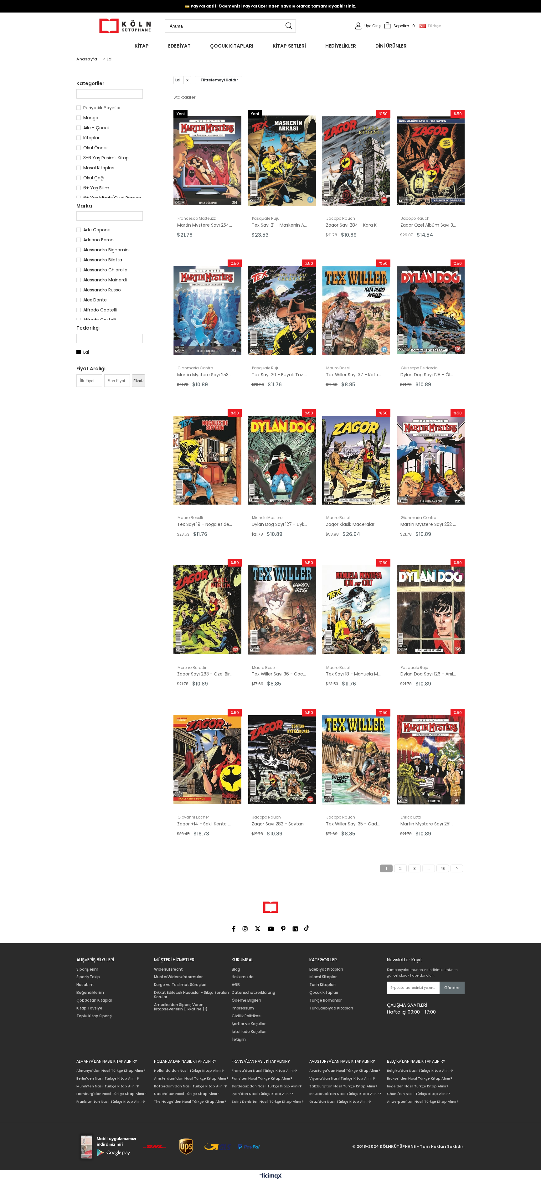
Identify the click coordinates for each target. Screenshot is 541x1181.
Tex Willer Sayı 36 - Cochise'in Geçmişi (279, 674)
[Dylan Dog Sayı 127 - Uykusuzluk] (282, 460)
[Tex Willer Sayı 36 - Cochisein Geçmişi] (282, 610)
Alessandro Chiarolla (105, 270)
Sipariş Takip (88, 977)
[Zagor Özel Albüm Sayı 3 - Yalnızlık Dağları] (431, 161)
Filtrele (138, 381)
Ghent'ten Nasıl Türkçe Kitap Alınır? (418, 1094)
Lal (86, 352)
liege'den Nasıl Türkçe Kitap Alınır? (418, 1086)
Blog (236, 969)
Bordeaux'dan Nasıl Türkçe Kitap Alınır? (267, 1086)
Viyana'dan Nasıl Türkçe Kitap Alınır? (342, 1078)
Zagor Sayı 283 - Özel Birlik (205, 674)
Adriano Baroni (99, 240)
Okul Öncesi (96, 148)
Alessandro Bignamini (106, 250)
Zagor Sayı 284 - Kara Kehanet (354, 225)
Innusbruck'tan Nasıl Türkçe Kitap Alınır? (345, 1094)
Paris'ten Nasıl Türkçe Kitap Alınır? (262, 1078)
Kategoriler (90, 83)
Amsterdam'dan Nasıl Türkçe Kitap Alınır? (191, 1078)
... (428, 868)
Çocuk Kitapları (323, 992)
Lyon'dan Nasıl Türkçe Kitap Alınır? (262, 1094)
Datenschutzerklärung (253, 992)
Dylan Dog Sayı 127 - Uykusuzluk (279, 524)
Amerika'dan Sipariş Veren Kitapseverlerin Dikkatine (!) (181, 1007)
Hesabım (85, 985)
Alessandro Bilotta (102, 260)
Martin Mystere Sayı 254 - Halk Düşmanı (205, 225)
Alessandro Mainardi (105, 280)
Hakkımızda (243, 977)
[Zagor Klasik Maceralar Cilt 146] (356, 460)
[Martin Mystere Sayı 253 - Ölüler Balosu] (207, 310)
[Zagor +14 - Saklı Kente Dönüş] (207, 760)
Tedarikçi (88, 328)
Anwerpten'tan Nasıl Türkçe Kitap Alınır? (423, 1102)
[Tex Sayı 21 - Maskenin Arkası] (282, 161)
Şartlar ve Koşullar (248, 1024)
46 (443, 868)
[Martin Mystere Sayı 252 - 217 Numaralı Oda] (431, 460)
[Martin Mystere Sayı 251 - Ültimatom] (431, 760)
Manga (90, 118)
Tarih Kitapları (322, 985)
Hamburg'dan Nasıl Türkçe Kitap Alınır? (111, 1094)
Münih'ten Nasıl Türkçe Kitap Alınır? (107, 1086)
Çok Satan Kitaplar (94, 1000)
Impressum (243, 1008)
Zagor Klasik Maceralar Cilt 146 (354, 524)
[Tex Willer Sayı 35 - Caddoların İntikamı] (356, 760)
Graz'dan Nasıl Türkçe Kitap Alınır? (340, 1102)
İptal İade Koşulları (249, 1032)
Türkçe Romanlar (325, 1000)
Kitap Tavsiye (89, 1008)
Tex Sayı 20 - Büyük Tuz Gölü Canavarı (279, 374)
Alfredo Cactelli (100, 310)
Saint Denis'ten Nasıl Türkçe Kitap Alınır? (268, 1102)
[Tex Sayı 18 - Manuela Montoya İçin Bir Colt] (356, 610)
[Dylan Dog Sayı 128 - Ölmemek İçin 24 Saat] (431, 310)
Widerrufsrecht (168, 969)
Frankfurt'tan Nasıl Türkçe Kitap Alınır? (110, 1102)
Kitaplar (91, 138)
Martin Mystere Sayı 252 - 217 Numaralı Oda (428, 524)
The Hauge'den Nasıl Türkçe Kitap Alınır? (190, 1102)
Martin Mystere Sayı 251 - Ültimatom (428, 824)
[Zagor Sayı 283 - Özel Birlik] (207, 610)
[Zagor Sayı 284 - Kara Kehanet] (356, 161)
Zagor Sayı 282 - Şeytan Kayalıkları (279, 824)
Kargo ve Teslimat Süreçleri (180, 985)
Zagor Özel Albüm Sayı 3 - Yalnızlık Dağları (428, 225)
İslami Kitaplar (323, 977)
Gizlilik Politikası (246, 1016)
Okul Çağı (93, 178)
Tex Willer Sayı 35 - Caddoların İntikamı (354, 824)
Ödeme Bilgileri (246, 1000)
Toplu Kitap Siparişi (94, 1016)
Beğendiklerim (90, 992)
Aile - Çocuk (96, 128)
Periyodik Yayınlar (102, 107)
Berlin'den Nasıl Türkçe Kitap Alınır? (107, 1078)
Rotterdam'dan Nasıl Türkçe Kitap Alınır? (190, 1086)
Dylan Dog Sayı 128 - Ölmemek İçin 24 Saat (428, 374)
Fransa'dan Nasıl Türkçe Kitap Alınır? (264, 1071)
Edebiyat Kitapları (326, 969)
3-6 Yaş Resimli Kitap (106, 158)
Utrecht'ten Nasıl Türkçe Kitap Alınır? (186, 1094)
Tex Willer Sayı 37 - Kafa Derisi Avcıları (354, 374)
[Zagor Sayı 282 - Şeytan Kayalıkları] (282, 760)
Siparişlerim (87, 969)
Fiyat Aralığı (91, 368)
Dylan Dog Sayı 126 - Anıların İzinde (428, 674)
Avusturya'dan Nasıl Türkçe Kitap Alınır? (344, 1071)
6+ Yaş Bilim (96, 188)
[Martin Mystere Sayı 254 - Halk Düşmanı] (207, 161)
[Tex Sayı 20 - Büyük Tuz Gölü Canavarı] (282, 310)
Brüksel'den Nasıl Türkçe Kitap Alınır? (419, 1078)
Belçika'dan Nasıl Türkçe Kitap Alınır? (420, 1071)
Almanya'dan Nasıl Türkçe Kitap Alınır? (111, 1071)
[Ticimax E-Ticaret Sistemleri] (271, 1176)
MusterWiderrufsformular (178, 977)
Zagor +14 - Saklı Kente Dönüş (205, 824)
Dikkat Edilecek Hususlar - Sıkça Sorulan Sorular (191, 994)
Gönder (452, 988)
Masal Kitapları (98, 168)
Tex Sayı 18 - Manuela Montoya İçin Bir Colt (354, 674)
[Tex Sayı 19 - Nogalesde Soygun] (207, 460)
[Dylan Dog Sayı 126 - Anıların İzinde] (431, 610)
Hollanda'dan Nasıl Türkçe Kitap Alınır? (189, 1071)
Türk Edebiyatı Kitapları (331, 1008)
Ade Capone (97, 230)
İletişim (239, 1039)
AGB (236, 985)
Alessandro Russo (102, 290)
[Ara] (289, 26)
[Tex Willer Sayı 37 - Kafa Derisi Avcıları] (356, 310)
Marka (84, 206)
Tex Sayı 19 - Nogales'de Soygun (205, 524)
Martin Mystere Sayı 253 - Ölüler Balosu (205, 374)
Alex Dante (95, 300)
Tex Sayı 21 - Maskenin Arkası (279, 225)
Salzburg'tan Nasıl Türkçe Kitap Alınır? (343, 1086)
